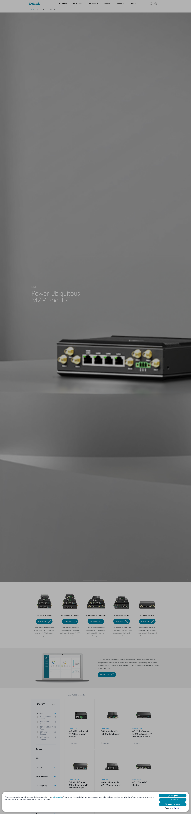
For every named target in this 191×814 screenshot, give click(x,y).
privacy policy (57, 797)
